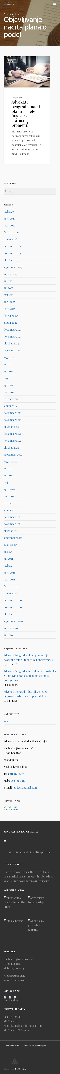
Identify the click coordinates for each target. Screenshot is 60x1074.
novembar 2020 (13, 607)
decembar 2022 (12, 433)
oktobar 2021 (11, 531)
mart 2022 (9, 496)
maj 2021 (8, 565)
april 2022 (9, 489)
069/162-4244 (17, 968)
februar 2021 (11, 586)
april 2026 (9, 218)
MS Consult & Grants (16, 1030)
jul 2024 (8, 364)
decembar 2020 (13, 600)
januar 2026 (10, 239)
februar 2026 (11, 232)
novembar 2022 (12, 440)
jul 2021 (8, 551)
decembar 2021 (12, 517)
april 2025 (9, 302)
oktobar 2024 (11, 343)
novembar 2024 (13, 336)
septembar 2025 (13, 267)
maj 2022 (9, 482)
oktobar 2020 (11, 614)
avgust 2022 (10, 461)
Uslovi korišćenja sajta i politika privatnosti (29, 852)
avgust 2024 (10, 357)
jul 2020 (8, 635)
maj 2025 (8, 295)
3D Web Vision (20, 1069)
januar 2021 (10, 593)
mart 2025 (9, 308)
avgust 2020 (11, 628)
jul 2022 (8, 468)
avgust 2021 (10, 544)
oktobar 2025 (11, 260)
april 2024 (9, 385)
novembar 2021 (12, 524)
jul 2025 (8, 281)
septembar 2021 (13, 538)
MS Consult (10, 1021)
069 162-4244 (17, 780)
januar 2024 (10, 406)
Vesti (12, 61)
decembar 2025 (12, 246)
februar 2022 (11, 503)
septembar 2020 (13, 621)
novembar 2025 (12, 253)
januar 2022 (10, 510)
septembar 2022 (13, 454)
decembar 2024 (13, 329)
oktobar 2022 (11, 447)
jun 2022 (8, 475)
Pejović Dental (12, 1016)
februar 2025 (11, 315)
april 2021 (9, 572)
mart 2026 (9, 225)
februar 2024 (11, 399)
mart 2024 (9, 392)
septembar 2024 (13, 350)
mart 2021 (9, 579)
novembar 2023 (12, 420)
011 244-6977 (16, 773)
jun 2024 (8, 371)
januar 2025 (10, 322)
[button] (54, 3)
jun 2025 (8, 288)
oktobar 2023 (11, 426)
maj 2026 (9, 211)
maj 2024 (9, 378)
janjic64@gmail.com (25, 787)
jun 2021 (8, 558)
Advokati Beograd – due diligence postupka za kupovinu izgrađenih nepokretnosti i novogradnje (30, 676)
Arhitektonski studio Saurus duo (23, 1025)
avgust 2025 (10, 274)
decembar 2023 (12, 413)
